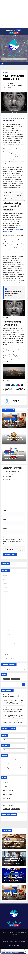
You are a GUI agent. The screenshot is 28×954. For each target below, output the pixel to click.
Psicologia (6, 639)
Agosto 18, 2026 (10, 863)
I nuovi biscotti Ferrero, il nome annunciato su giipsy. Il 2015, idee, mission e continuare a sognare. (12, 709)
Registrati (5, 782)
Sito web (5, 528)
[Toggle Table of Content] (21, 193)
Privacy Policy (7, 679)
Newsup (23, 932)
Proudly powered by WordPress (9, 932)
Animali (5, 575)
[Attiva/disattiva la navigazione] (14, 64)
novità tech (6, 631)
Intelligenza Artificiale (9, 615)
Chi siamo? (6, 764)
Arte (4, 579)
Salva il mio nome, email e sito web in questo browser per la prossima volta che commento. (13, 542)
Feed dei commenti (8, 794)
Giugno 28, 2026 (10, 897)
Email (5, 519)
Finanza (5, 595)
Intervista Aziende (8, 619)
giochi (4, 607)
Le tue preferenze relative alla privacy (14, 950)
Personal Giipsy (7, 635)
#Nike (9, 87)
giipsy (11, 83)
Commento (6, 479)
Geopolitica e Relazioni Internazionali (13, 603)
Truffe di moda (7, 655)
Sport (4, 647)
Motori (4, 627)
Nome (5, 510)
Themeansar (14, 934)
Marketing (5, 72)
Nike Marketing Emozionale (12, 198)
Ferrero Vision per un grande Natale (9, 390)
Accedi (5, 786)
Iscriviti (5, 772)
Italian (17, 952)
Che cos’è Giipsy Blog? (9, 760)
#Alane (20, 85)
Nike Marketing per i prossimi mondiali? (13, 196)
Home (5, 118)
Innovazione (6, 611)
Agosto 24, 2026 (10, 846)
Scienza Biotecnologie (9, 643)
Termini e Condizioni (15, 679)
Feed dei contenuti (8, 790)
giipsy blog (14, 55)
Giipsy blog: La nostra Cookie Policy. (13, 768)
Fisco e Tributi (7, 599)
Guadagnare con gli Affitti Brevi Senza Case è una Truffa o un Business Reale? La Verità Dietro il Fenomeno (14, 702)
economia (5, 591)
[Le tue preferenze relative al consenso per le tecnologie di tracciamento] (25, 951)
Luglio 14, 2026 (9, 880)
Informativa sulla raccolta (7, 952)
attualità (5, 583)
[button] (25, 63)
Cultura (5, 587)
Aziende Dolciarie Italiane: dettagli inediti (14, 455)
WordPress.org (7, 798)
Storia (11, 451)
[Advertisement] (14, 14)
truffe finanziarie (7, 659)
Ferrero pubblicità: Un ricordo (19, 390)
